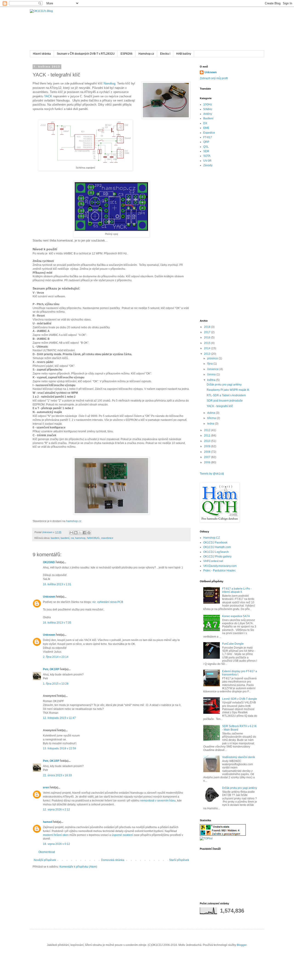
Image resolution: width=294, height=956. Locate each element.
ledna (211, 423)
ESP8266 (127, 53)
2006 (207, 462)
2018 (207, 327)
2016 (207, 337)
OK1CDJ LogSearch (216, 552)
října (210, 363)
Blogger (241, 945)
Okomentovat (46, 852)
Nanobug (109, 83)
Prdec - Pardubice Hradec (219, 570)
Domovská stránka (112, 860)
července (213, 369)
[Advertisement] (228, 243)
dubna (211, 412)
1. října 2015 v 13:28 (55, 683)
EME (206, 127)
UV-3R (207, 160)
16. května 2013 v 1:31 (57, 584)
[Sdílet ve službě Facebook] (84, 532)
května (211, 380)
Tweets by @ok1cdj (212, 473)
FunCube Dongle (233, 643)
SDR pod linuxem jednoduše (225, 400)
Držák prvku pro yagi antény (224, 384)
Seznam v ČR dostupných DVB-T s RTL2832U (86, 53)
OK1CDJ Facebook (215, 542)
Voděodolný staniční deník (238, 757)
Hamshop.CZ (211, 537)
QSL (206, 146)
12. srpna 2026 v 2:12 (56, 809)
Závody (207, 165)
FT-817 (207, 137)
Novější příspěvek (45, 860)
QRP (206, 141)
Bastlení (208, 118)
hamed (47, 822)
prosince (213, 358)
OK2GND (49, 562)
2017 (207, 332)
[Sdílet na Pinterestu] (89, 532)
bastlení (65, 538)
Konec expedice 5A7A (236, 616)
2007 (207, 457)
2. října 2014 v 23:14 (55, 656)
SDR (206, 151)
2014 (207, 348)
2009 (207, 446)
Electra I (165, 53)
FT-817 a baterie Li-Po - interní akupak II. (237, 590)
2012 (207, 430)
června (211, 374)
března (212, 418)
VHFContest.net (213, 561)
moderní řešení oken (56, 835)
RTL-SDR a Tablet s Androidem (226, 395)
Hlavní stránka (42, 53)
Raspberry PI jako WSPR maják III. (228, 389)
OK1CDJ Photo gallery (217, 556)
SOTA (206, 155)
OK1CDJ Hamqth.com (217, 547)
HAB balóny (183, 53)
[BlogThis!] (76, 532)
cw (72, 538)
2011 (207, 435)
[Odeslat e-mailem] (71, 532)
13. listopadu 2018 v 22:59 (59, 748)
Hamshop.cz (146, 53)
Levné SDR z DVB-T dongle (239, 698)
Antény (207, 113)
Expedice (209, 132)
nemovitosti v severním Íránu (158, 800)
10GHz (207, 104)
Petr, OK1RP (51, 669)
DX (205, 123)
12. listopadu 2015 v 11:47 (59, 718)
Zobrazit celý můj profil (214, 78)
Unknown (49, 596)
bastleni (55, 538)
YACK (48, 96)
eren (46, 787)
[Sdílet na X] (80, 532)
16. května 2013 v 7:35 (57, 622)
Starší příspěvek (179, 860)
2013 (207, 353)
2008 (207, 451)
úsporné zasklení (122, 835)
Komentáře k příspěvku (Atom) (78, 866)
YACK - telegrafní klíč (220, 406)
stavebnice (107, 538)
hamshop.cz (73, 521)
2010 (207, 441)
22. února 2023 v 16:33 (57, 775)
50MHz (207, 109)
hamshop (80, 538)
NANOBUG (93, 538)
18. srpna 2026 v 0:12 (56, 844)
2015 (207, 343)
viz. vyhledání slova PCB (107, 602)
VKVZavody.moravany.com (220, 566)
